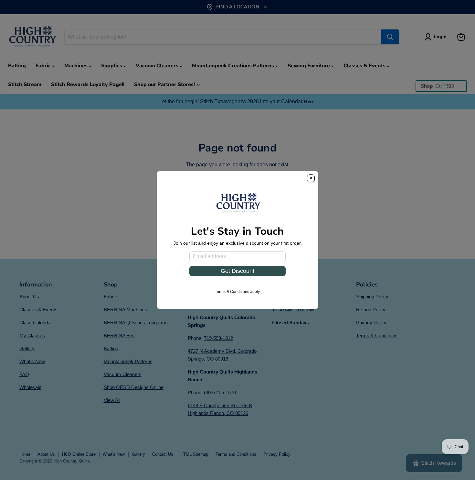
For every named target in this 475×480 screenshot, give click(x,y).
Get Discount (237, 271)
